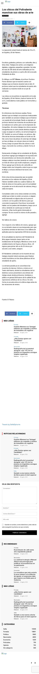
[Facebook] (31, 663)
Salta (15, 471)
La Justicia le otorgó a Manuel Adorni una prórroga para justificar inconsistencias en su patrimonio (25, 562)
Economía (16, 570)
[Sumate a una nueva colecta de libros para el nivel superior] (7, 474)
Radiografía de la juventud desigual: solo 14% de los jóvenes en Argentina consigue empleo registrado (25, 351)
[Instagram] (35, 663)
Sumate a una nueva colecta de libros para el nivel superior (25, 474)
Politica (5, 15)
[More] (29, 23)
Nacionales (17, 346)
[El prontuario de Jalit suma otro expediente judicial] (7, 551)
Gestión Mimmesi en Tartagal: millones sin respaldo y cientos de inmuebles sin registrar (25, 328)
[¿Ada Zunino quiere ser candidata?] (7, 340)
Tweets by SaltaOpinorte (11, 424)
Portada (16, 324)
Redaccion (16, 332)
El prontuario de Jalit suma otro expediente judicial (24, 551)
